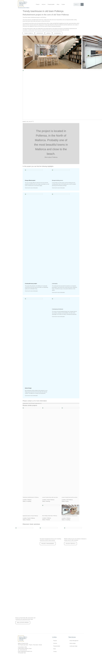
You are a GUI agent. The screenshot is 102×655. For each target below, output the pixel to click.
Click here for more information (31, 187)
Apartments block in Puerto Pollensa (30, 515)
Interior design (73, 643)
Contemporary (57, 33)
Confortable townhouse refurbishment (69, 515)
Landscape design (73, 646)
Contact (63, 4)
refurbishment (39, 33)
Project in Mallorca (28, 33)
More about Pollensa (51, 157)
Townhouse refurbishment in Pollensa (30, 497)
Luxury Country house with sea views (50, 497)
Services (43, 4)
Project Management (74, 640)
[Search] (82, 4)
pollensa (48, 33)
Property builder (51, 4)
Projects (37, 4)
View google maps (22, 652)
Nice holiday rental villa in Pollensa (49, 515)
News (58, 4)
